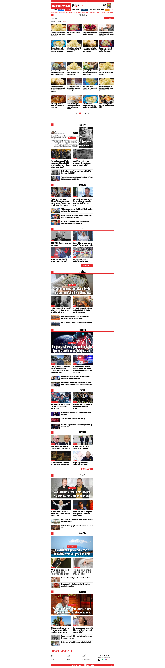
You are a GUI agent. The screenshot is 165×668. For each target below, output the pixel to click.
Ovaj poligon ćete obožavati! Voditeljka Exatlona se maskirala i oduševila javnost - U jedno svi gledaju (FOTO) (75, 222)
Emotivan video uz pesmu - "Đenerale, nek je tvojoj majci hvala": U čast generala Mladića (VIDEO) (76, 172)
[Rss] (106, 655)
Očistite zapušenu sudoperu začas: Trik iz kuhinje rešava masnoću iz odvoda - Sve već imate (82, 572)
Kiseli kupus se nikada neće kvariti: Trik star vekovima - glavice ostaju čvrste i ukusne (58, 34)
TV (51, 656)
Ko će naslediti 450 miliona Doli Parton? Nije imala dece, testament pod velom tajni (60, 514)
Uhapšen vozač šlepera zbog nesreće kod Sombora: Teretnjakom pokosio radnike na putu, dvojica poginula (75, 377)
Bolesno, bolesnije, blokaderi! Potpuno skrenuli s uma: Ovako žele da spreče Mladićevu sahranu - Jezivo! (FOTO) (67, 0)
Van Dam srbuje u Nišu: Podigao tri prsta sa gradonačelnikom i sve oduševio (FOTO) (82, 514)
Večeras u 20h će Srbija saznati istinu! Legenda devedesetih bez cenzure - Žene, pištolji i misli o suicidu (71, 610)
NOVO (52, 10)
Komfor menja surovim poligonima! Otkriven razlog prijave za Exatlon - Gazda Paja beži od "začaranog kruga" (82, 202)
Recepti (98, 12)
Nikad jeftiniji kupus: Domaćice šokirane (73, 33)
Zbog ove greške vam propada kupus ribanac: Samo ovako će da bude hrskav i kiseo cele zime (57, 49)
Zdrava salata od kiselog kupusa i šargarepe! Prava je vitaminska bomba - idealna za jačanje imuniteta (73, 106)
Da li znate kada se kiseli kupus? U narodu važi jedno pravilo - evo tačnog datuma (74, 49)
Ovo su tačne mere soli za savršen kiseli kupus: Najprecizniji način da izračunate (106, 72)
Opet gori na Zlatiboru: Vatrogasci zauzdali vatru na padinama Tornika (76, 322)
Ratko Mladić (54, 12)
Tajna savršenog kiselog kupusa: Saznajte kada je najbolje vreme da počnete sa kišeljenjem (106, 88)
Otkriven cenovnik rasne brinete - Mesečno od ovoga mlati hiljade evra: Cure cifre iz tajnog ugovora (60, 630)
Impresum (84, 657)
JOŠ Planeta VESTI (86, 469)
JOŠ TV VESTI (86, 266)
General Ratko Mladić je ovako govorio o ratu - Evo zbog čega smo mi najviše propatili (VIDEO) (82, 163)
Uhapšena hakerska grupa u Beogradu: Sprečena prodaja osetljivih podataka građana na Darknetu (72, 349)
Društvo (73, 10)
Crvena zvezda (54, 402)
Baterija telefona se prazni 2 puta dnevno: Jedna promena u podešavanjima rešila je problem (60, 572)
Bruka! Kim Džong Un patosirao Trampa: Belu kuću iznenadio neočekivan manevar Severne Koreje (82, 448)
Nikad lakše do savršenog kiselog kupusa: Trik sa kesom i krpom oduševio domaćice (73, 72)
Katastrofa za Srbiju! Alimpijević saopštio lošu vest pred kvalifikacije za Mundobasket (76, 426)
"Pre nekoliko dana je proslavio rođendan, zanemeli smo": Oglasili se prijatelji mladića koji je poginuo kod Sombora (82, 370)
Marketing (84, 654)
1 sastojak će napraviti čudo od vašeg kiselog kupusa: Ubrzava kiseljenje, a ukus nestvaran (105, 49)
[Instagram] (102, 655)
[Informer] (82, 6)
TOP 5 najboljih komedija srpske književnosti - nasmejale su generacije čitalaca (77, 527)
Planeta (90, 10)
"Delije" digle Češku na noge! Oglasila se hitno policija (73, 419)
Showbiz (53, 509)
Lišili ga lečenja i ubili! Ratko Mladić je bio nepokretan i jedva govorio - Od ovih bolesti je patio (61, 310)
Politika (55, 10)
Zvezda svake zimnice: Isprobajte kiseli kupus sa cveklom (90, 33)
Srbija (74, 305)
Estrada (71, 604)
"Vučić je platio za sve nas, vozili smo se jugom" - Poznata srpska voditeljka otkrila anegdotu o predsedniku (83, 244)
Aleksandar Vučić (63, 12)
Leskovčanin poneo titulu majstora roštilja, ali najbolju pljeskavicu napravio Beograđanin (82, 310)
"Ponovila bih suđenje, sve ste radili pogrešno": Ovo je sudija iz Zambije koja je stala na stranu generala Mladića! (77, 178)
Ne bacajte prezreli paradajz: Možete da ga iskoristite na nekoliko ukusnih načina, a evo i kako (75, 585)
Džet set (102, 10)
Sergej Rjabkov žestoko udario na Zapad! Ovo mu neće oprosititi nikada (60, 447)
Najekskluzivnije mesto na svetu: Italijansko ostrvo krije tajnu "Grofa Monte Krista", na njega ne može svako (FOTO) (71, 552)
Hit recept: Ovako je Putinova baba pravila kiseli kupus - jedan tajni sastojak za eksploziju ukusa (58, 72)
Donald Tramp (109, 12)
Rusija (103, 12)
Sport (68, 654)
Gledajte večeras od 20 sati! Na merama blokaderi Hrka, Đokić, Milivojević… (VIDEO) (59, 260)
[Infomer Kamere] (76, 5)
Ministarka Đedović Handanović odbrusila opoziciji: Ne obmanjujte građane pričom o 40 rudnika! (106, 0)
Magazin (98, 10)
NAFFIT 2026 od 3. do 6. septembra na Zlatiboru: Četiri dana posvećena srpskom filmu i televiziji (77, 521)
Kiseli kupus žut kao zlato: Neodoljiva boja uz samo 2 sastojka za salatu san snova (90, 88)
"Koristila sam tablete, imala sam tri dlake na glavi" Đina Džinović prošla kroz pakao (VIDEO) (83, 630)
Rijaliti (52, 625)
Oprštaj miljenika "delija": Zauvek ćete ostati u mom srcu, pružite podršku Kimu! (60, 406)
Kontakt (83, 656)
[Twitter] (101, 655)
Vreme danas (72, 12)
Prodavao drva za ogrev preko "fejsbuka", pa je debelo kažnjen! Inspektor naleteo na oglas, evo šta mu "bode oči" (75, 317)
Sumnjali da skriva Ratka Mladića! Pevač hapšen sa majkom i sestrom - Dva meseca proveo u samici (77, 637)
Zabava (94, 10)
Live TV (52, 240)
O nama (83, 655)
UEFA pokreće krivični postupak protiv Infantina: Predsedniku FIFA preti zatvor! (76, 413)
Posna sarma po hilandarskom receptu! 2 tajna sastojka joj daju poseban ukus (57, 105)
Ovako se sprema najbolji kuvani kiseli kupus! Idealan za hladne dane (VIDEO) (106, 105)
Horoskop (78, 12)
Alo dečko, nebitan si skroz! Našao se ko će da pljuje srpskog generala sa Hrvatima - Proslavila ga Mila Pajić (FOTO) (72, 143)
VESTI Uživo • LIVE (89, 665)
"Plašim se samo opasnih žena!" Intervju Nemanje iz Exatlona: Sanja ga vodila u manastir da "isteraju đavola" (76, 210)
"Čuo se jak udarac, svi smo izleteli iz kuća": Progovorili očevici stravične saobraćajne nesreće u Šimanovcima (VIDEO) (60, 370)
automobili (85, 12)
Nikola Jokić (92, 12)
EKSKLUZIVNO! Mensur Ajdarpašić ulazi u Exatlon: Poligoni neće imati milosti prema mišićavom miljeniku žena (76, 216)
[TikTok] (108, 655)
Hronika (78, 10)
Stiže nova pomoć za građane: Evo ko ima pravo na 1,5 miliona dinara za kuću (72, 291)
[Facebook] (99, 655)
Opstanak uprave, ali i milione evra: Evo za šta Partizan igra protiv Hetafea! (82, 406)
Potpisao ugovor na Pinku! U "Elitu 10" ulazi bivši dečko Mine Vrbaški (76, 642)
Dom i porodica (76, 567)
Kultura (71, 488)
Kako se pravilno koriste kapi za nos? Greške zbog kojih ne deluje (75, 578)
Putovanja (71, 546)
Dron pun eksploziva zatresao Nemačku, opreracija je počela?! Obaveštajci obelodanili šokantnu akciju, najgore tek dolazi (81, 464)
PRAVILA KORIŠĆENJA (86, 659)
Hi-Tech (52, 567)
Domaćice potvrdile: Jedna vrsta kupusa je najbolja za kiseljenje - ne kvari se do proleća (90, 72)
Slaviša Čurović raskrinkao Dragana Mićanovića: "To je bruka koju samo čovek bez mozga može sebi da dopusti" (72, 494)
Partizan (75, 402)
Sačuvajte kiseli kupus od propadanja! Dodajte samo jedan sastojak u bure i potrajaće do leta (90, 105)
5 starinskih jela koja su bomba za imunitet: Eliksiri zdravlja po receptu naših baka (106, 34)
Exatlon (53, 196)
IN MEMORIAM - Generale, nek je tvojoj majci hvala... (61, 244)
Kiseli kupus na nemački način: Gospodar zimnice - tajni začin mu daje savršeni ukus (90, 49)
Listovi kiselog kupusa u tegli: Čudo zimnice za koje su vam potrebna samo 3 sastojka (74, 88)
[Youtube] (104, 655)
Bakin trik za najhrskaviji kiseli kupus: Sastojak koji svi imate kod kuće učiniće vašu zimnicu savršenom (58, 89)
